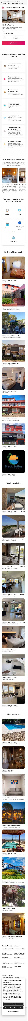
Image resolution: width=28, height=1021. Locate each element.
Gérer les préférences (13, 1011)
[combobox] (13, 33)
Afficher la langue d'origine (18, 3)
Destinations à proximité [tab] (7, 949)
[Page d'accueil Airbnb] (3, 7)
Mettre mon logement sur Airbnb (15, 7)
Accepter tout (13, 1004)
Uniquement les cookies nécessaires (13, 1007)
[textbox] (7, 38)
